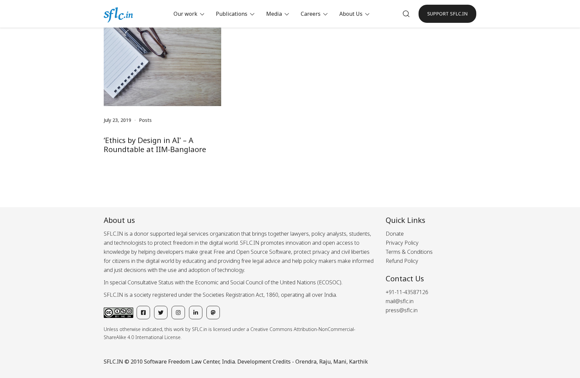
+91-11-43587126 (407, 292)
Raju (325, 361)
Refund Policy (402, 261)
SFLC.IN (113, 361)
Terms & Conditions (409, 251)
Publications (231, 13)
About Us (350, 13)
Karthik (358, 361)
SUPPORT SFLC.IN (447, 13)
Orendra (306, 361)
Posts (145, 120)
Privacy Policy (402, 242)
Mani (339, 361)
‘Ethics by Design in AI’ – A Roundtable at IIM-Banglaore (155, 144)
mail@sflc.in (400, 301)
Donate (395, 233)
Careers (311, 13)
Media (274, 13)
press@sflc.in (402, 310)
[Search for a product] (406, 13)
